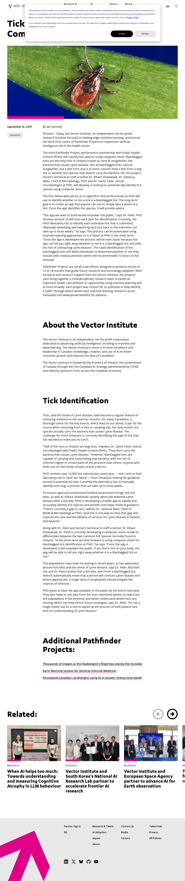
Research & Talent (102, 826)
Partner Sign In (72, 826)
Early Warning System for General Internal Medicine (79, 671)
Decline (145, 33)
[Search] (176, 6)
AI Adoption (99, 832)
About (96, 844)
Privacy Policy (133, 17)
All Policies (155, 838)
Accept (122, 33)
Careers (125, 838)
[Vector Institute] (18, 6)
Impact (96, 838)
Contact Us (127, 826)
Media (124, 832)
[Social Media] (66, 862)
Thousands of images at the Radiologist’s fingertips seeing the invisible (92, 664)
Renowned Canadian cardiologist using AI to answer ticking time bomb (92, 678)
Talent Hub (155, 826)
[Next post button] (172, 714)
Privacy (153, 832)
